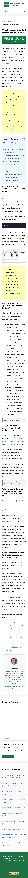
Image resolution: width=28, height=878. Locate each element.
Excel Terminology (14, 22)
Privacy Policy (21, 867)
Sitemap (11, 868)
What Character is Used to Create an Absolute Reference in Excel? (13, 177)
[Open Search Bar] (24, 11)
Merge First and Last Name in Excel (13, 807)
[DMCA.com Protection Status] (14, 875)
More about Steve (10, 686)
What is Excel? (14, 420)
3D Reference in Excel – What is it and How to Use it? (15, 632)
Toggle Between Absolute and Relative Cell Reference (14, 157)
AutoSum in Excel (13, 644)
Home (4, 22)
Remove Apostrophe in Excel (11, 829)
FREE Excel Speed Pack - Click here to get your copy (14, 40)
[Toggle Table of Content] (22, 138)
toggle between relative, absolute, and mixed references (13, 441)
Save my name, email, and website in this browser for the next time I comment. (14, 747)
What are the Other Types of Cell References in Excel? (13, 150)
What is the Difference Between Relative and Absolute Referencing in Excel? (12, 166)
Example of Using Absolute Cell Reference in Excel (13, 144)
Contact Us (16, 868)
